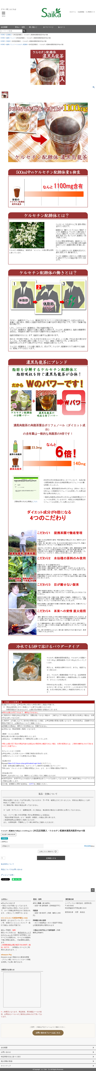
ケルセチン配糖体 (22, 44)
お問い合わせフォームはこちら (48, 1033)
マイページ (49, 27)
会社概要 (4, 27)
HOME (3, 34)
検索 (24, 31)
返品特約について (7, 864)
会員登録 (81, 12)
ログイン (73, 12)
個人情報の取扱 (6, 1061)
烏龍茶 (8, 41)
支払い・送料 (20, 27)
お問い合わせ (6, 1052)
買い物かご (33, 27)
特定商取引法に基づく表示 (11, 1057)
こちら (35, 501)
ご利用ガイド (91, 12)
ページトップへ (93, 890)
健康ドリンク (10, 38)
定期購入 (9, 34)
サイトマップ (6, 1066)
